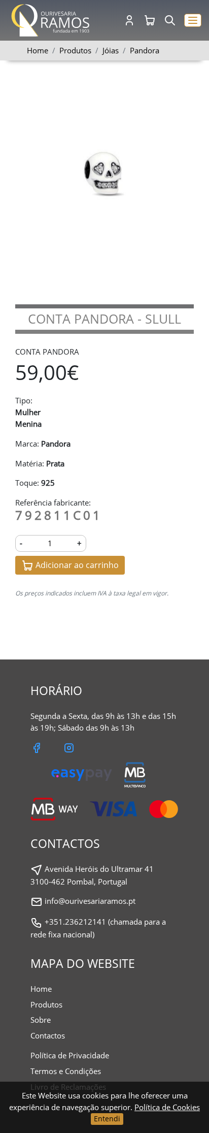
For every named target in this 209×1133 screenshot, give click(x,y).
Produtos (46, 1004)
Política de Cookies (167, 1107)
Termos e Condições (65, 1071)
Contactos (47, 1035)
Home (37, 50)
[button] (192, 20)
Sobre (40, 1020)
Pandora (144, 50)
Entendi (107, 1118)
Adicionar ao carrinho (76, 565)
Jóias (110, 50)
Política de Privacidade (69, 1055)
